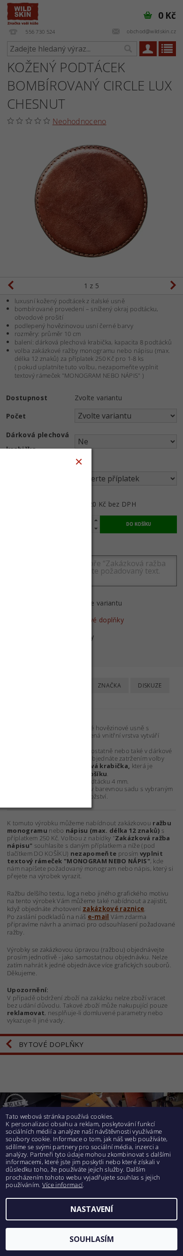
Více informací (62, 1185)
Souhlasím (91, 1239)
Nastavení (91, 1209)
